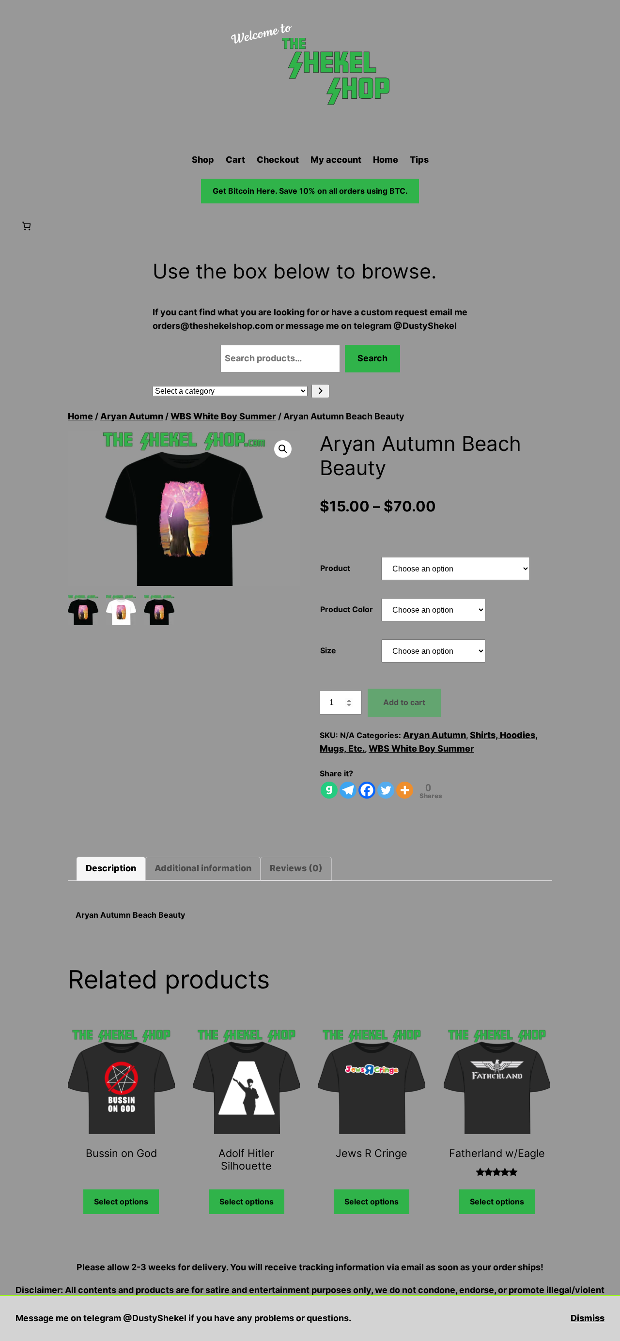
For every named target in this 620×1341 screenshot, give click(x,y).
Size (328, 650)
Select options (121, 1201)
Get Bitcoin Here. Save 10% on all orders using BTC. (310, 191)
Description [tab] (111, 868)
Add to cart (404, 702)
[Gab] (329, 790)
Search (372, 358)
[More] (404, 790)
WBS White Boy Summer (223, 416)
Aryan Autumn (131, 416)
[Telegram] (348, 790)
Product (335, 568)
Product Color (346, 609)
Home (80, 416)
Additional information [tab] (203, 868)
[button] (283, 449)
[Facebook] (366, 790)
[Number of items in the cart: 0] (26, 226)
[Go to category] (320, 391)
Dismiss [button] (587, 1318)
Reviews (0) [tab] (296, 868)
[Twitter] (385, 790)
